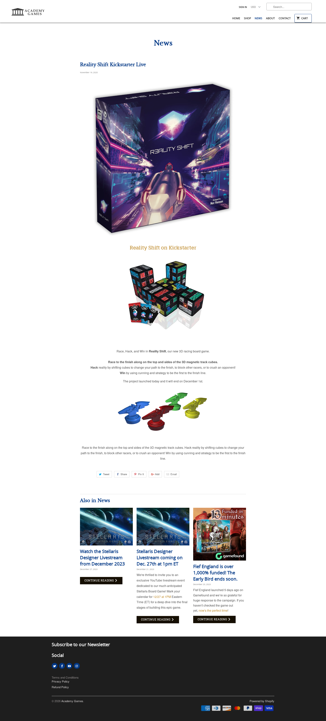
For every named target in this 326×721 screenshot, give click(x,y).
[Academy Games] (28, 12)
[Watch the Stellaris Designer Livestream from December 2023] (106, 526)
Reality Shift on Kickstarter (163, 247)
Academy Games (72, 701)
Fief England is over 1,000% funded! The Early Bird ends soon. (215, 572)
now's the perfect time (213, 610)
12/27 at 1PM (162, 596)
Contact (285, 18)
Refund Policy (60, 687)
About (270, 18)
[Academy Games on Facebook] (62, 666)
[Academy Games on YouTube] (69, 666)
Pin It (141, 474)
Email (174, 474)
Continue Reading (99, 580)
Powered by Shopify (262, 701)
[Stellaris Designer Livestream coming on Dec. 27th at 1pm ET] (163, 526)
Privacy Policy (60, 681)
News (258, 18)
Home (236, 18)
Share (124, 474)
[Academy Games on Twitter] (55, 666)
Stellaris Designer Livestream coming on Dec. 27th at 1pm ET (160, 557)
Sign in (243, 6)
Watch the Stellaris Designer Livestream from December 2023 (102, 557)
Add (157, 474)
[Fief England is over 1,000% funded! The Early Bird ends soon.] (219, 534)
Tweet (106, 474)
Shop (247, 18)
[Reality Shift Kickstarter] (163, 337)
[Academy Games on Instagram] (77, 666)
